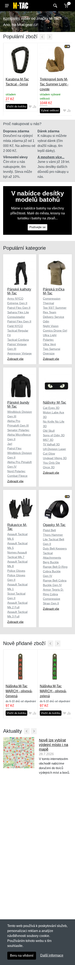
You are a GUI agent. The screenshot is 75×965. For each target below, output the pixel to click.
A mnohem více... (51, 157)
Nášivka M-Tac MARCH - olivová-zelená (53, 691)
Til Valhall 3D (51, 444)
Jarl (9, 443)
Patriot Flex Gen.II (19, 321)
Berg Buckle (51, 562)
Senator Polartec (18, 430)
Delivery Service (53, 316)
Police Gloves (16, 570)
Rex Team (49, 312)
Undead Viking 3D (55, 458)
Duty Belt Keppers (55, 548)
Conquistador (16, 316)
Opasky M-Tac (54, 525)
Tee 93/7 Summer (54, 307)
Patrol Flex (14, 448)
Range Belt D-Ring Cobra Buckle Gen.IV (55, 571)
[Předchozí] (42, 37)
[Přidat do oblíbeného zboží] (30, 106)
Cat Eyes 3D (51, 407)
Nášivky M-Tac (54, 402)
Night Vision (51, 326)
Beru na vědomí (21, 955)
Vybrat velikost (50, 110)
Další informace (51, 955)
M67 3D (48, 439)
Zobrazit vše (15, 358)
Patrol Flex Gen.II (18, 307)
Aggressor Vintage (19, 353)
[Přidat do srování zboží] (34, 106)
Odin (46, 321)
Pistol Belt (49, 530)
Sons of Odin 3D (54, 435)
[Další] (49, 37)
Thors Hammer (53, 534)
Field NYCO (15, 326)
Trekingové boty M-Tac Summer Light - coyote (54, 84)
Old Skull (49, 430)
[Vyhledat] (54, 5)
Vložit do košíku (16, 106)
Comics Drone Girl (55, 330)
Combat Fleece (17, 475)
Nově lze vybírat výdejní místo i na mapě (53, 744)
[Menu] (7, 5)
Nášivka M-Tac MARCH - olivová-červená (19, 691)
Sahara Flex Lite (18, 312)
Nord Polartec (16, 471)
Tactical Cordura (18, 339)
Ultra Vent (49, 344)
